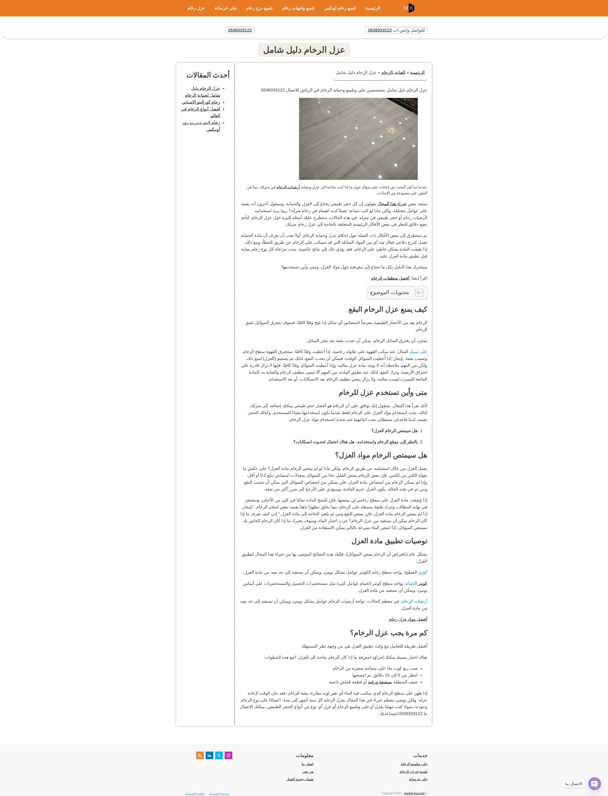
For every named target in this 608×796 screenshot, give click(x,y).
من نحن (308, 771)
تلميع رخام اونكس (340, 8)
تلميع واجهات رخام (298, 8)
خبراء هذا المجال (392, 203)
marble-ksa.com (414, 793)
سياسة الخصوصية (219, 793)
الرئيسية (373, 8)
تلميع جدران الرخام (413, 771)
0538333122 (380, 30)
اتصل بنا (308, 764)
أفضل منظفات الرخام (390, 278)
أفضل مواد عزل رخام (408, 619)
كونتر (422, 583)
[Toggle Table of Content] (417, 293)
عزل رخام (196, 8)
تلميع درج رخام (259, 8)
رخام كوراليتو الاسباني (201, 102)
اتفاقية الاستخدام (194, 793)
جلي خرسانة (226, 8)
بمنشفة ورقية (380, 682)
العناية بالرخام (393, 72)
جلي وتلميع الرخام (414, 764)
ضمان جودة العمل (300, 779)
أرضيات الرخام (288, 187)
